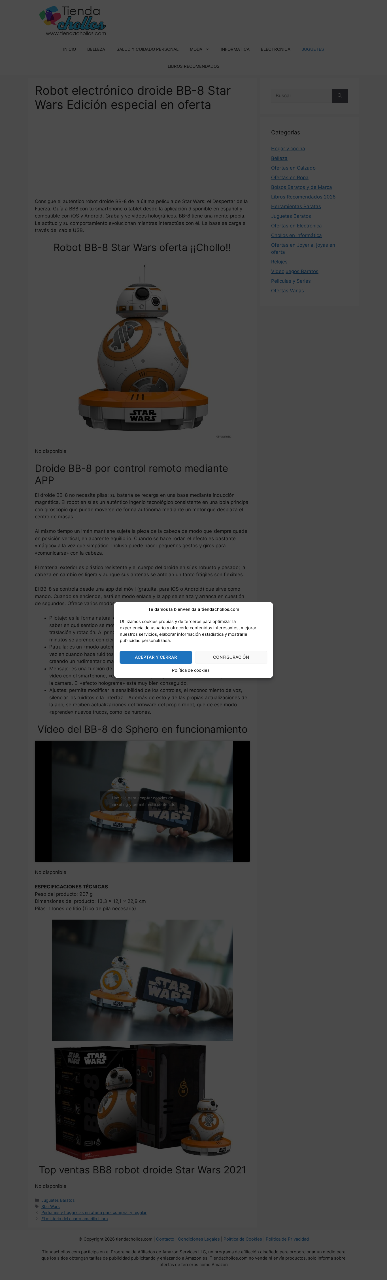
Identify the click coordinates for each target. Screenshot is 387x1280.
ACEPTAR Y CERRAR (156, 657)
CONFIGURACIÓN (231, 657)
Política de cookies (191, 670)
